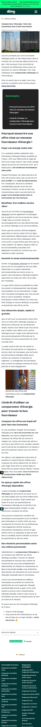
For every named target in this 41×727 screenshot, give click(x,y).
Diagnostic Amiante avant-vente (29, 676)
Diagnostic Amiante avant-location (29, 682)
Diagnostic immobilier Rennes (9, 716)
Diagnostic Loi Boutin (29, 707)
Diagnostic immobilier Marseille (9, 674)
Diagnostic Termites (29, 691)
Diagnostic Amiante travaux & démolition (29, 687)
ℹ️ (2, 509)
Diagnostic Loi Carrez (29, 704)
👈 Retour (21, 655)
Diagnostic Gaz (27, 700)
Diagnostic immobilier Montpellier (9, 690)
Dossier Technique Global (28, 714)
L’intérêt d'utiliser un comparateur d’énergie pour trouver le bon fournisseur (21, 121)
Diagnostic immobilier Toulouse (9, 700)
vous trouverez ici (30, 472)
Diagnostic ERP (27, 710)
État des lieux (27, 724)
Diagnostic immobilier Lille (9, 706)
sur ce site (17, 569)
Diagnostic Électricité (29, 697)
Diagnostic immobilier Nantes (9, 721)
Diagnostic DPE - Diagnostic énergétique (30, 671)
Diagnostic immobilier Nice (9, 695)
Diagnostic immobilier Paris (9, 669)
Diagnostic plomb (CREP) (30, 694)
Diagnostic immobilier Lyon (9, 679)
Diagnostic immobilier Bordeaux (9, 685)
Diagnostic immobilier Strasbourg (9, 711)
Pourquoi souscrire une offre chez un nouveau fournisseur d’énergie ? (22, 110)
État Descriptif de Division (28, 719)
